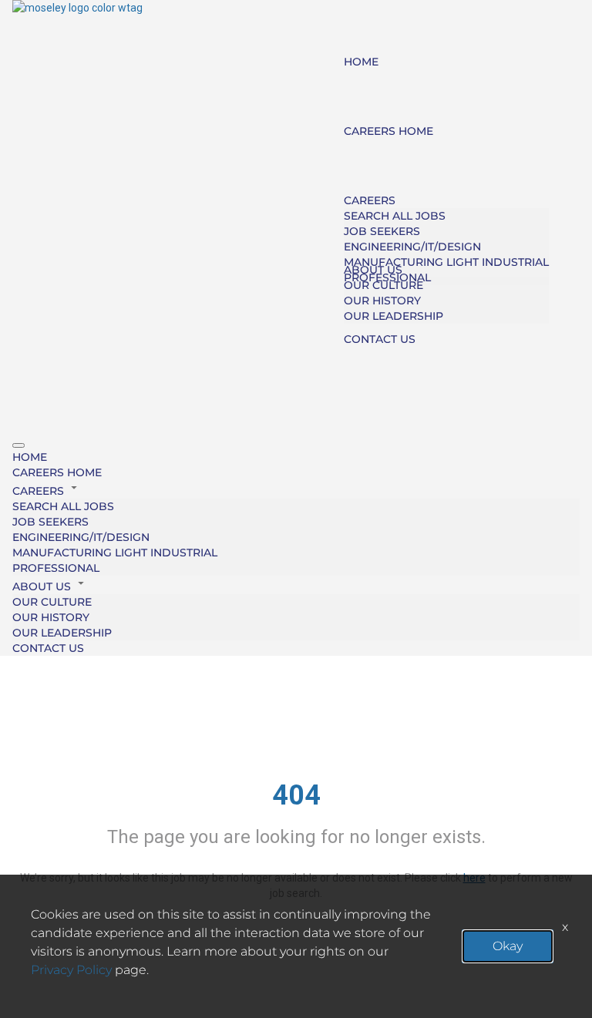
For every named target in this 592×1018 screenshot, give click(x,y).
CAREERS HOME (388, 131)
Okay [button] (508, 946)
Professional (55, 568)
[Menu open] (18, 445)
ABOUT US (373, 270)
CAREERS (369, 200)
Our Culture (383, 285)
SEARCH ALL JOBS (395, 216)
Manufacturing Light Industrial (446, 262)
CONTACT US (379, 339)
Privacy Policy (71, 970)
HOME (361, 62)
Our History (382, 300)
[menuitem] (296, 457)
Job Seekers (382, 231)
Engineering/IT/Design (412, 247)
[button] (296, 489)
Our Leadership (393, 316)
